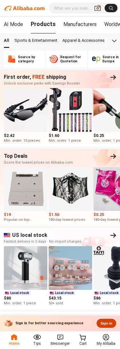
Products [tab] (43, 24)
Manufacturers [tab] (80, 24)
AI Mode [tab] (13, 24)
